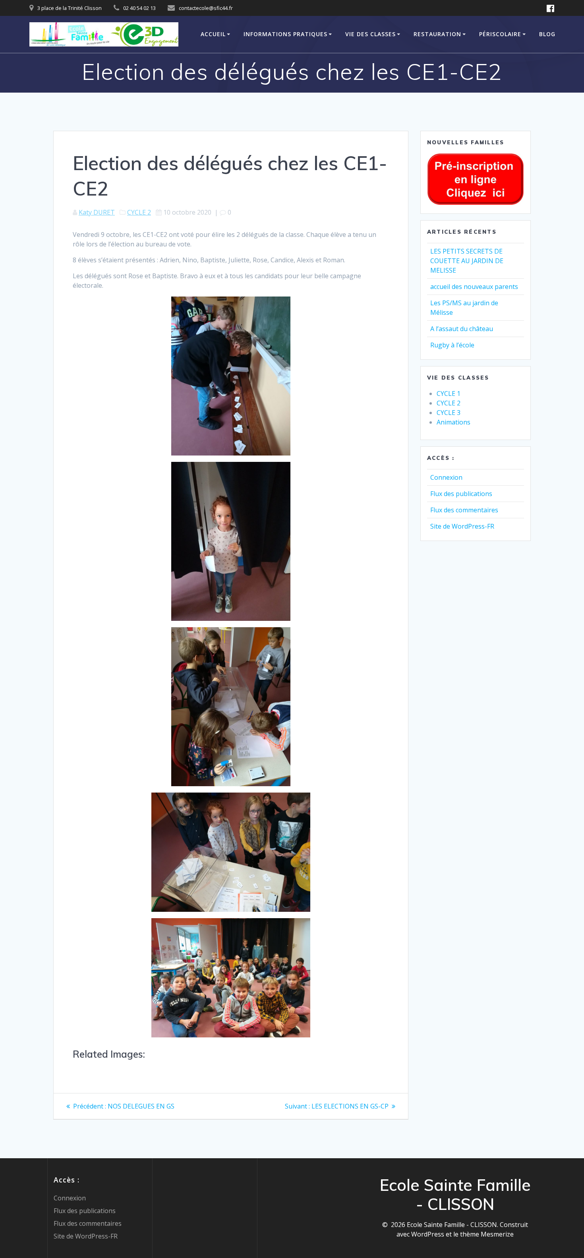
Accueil (213, 34)
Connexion (446, 477)
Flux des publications (461, 493)
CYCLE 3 (448, 412)
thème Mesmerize (487, 1234)
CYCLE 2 (139, 212)
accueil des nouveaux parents (474, 286)
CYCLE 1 (448, 393)
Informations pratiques (285, 34)
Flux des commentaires (464, 510)
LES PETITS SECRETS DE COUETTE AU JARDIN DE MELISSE (466, 261)
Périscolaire (500, 34)
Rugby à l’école (452, 345)
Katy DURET (97, 212)
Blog (547, 34)
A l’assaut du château (461, 328)
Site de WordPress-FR (462, 526)
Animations (453, 422)
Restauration (437, 34)
